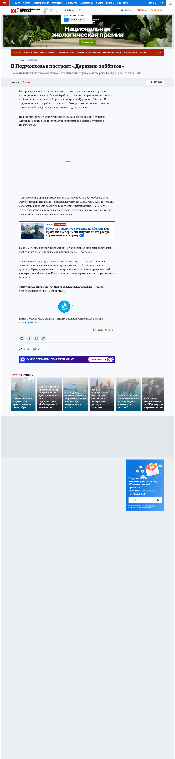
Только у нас (40, 52)
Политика (57, 3)
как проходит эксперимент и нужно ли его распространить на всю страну (78, 232)
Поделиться (156, 82)
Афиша (143, 52)
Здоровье (122, 3)
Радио (128, 10)
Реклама (141, 10)
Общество (71, 3)
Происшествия (130, 52)
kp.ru (27, 82)
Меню (4, 3)
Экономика (86, 3)
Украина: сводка (66, 52)
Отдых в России (93, 52)
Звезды (110, 3)
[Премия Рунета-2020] (49, 10)
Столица (36, 349)
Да (66, 20)
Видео (26, 3)
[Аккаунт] (170, 3)
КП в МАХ (80, 52)
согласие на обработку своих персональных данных (142, 506)
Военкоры (52, 52)
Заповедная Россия (112, 52)
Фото (17, 3)
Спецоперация (41, 3)
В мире (99, 3)
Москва (27, 349)
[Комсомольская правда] (25, 10)
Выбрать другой (77, 20)
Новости (28, 52)
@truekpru (34, 322)
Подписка (156, 10)
